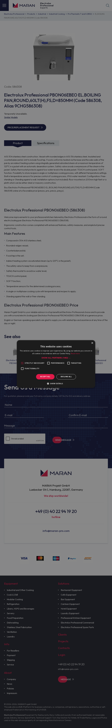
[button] (56, 358)
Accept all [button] (45, 377)
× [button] (92, 343)
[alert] (56, 364)
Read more (75, 353)
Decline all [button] (66, 377)
